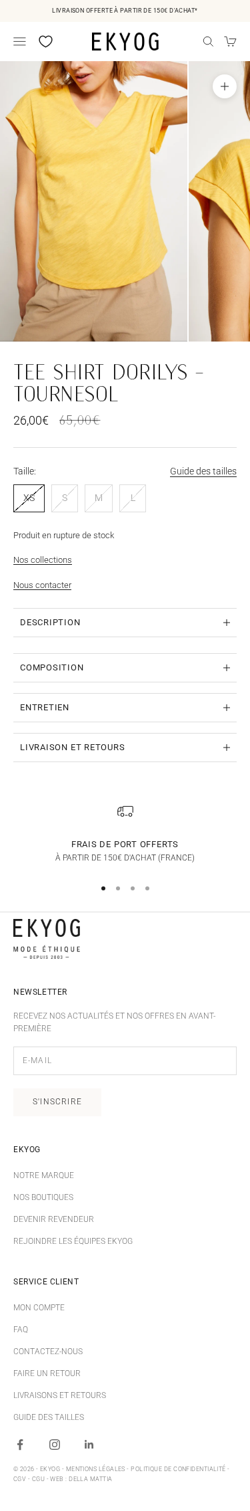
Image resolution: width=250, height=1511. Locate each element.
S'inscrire (57, 1101)
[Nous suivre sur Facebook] (20, 1444)
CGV (19, 1479)
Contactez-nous (48, 1351)
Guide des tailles (203, 471)
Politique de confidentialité (178, 1469)
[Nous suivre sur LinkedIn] (89, 1444)
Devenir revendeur (53, 1219)
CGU (38, 1479)
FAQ (20, 1329)
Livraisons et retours (59, 1395)
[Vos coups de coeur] (45, 41)
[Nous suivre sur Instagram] (54, 1444)
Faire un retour (47, 1373)
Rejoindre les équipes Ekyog (73, 1241)
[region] (125, 833)
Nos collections (42, 560)
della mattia (90, 1479)
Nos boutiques (43, 1197)
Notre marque (43, 1175)
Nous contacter (42, 585)
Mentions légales (95, 1469)
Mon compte (39, 1307)
